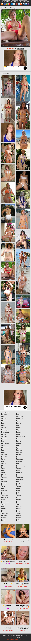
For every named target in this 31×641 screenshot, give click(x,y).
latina (18, 427)
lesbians (19, 432)
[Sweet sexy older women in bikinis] (8, 173)
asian (3, 416)
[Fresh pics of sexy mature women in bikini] (23, 259)
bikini (3, 472)
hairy (3, 445)
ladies (19, 423)
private (19, 508)
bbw (3, 466)
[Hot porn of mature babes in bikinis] (8, 192)
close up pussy (6, 430)
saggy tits (20, 459)
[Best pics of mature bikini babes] (23, 199)
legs (18, 430)
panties (19, 448)
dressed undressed (7, 502)
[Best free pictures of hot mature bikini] (23, 333)
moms (19, 441)
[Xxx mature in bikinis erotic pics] (8, 373)
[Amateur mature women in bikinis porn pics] (8, 232)
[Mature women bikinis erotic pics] (23, 239)
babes (4, 463)
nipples (19, 445)
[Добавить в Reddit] (19, 4)
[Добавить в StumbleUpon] (21, 4)
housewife (20, 416)
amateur (4, 414)
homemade (5, 448)
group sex (5, 520)
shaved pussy (21, 466)
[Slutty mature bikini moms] (23, 180)
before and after (6, 421)
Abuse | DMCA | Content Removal (11, 635)
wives (19, 495)
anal (3, 459)
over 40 (4, 457)
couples (4, 493)
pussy (19, 454)
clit (3, 488)
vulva (18, 490)
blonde (4, 475)
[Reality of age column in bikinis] (8, 334)
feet (3, 506)
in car (3, 486)
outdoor (19, 506)
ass (3, 461)
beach (4, 468)
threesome (20, 479)
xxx (18, 497)
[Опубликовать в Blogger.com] (2, 4)
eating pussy (6, 432)
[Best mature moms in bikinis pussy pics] (23, 301)
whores (19, 493)
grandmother (6, 443)
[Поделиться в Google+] (9, 4)
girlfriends (5, 513)
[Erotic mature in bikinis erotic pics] (23, 354)
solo (18, 475)
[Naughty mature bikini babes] (8, 252)
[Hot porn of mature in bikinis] (8, 153)
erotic (3, 504)
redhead (19, 457)
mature (19, 499)
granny (4, 517)
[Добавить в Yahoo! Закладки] (28, 4)
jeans (18, 421)
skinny (19, 513)
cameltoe (5, 484)
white (18, 520)
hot (3, 450)
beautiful (4, 418)
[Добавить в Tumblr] (24, 4)
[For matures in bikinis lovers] (23, 139)
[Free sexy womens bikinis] (8, 291)
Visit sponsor (20, 48)
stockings (20, 477)
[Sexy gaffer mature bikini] (23, 88)
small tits (19, 472)
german (4, 439)
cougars (4, 490)
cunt (3, 499)
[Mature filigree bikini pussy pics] (8, 86)
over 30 (4, 454)
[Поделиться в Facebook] (5, 4)
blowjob (4, 477)
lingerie (19, 434)
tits (18, 481)
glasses (4, 515)
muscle (19, 443)
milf (18, 439)
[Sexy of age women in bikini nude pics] (8, 110)
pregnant (19, 452)
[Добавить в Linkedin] (12, 4)
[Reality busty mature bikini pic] (8, 213)
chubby (4, 425)
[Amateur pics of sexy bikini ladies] (23, 316)
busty (3, 423)
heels (18, 414)
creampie (5, 495)
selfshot (19, 461)
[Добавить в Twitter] (26, 4)
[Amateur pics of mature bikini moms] (23, 282)
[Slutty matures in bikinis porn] (23, 115)
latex (18, 425)
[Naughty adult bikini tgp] (15, 28)
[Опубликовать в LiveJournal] (14, 4)
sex (18, 463)
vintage (19, 517)
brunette (4, 481)
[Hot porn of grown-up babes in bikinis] (8, 354)
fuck (3, 511)
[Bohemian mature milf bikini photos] (23, 374)
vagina (19, 488)
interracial (20, 418)
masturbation (21, 436)
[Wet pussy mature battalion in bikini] (8, 312)
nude (18, 502)
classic (4, 427)
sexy (18, 511)
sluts (18, 470)
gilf (3, 441)
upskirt (19, 486)
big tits (4, 470)
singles (19, 468)
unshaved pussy (22, 484)
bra (3, 479)
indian (4, 452)
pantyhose (20, 450)
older (18, 504)
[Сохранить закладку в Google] (7, 4)
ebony (4, 434)
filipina (4, 508)
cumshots (5, 497)
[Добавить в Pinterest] (16, 4)
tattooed (19, 515)
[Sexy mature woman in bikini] (23, 160)
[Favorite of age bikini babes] (23, 219)
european (5, 436)
